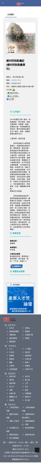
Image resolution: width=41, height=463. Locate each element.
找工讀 (27, 400)
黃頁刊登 (12, 376)
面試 (26, 390)
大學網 (11, 366)
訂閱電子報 (29, 335)
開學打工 (28, 397)
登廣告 (27, 338)
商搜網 (11, 355)
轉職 (10, 362)
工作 (26, 383)
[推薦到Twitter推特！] (10, 99)
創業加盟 (28, 355)
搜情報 (27, 331)
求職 (10, 390)
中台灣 (11, 352)
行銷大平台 (29, 369)
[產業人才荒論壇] (20, 300)
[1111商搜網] (20, 4)
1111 (11, 349)
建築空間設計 (14, 434)
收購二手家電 (14, 421)
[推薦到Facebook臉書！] (7, 99)
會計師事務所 (30, 428)
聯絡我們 (12, 341)
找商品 (27, 328)
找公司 (11, 328)
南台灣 (27, 352)
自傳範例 (28, 393)
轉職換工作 (13, 397)
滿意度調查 (13, 338)
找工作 (11, 386)
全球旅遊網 (13, 369)
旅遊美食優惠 (14, 331)
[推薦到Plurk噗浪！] (13, 99)
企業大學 (28, 359)
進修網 (11, 359)
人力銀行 (28, 349)
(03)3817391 (16, 80)
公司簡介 (11, 15)
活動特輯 (12, 335)
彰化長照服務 (14, 438)
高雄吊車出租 (30, 434)
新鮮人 (27, 362)
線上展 (27, 380)
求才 (26, 386)
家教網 (27, 366)
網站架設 (12, 383)
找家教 (11, 400)
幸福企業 (12, 393)
